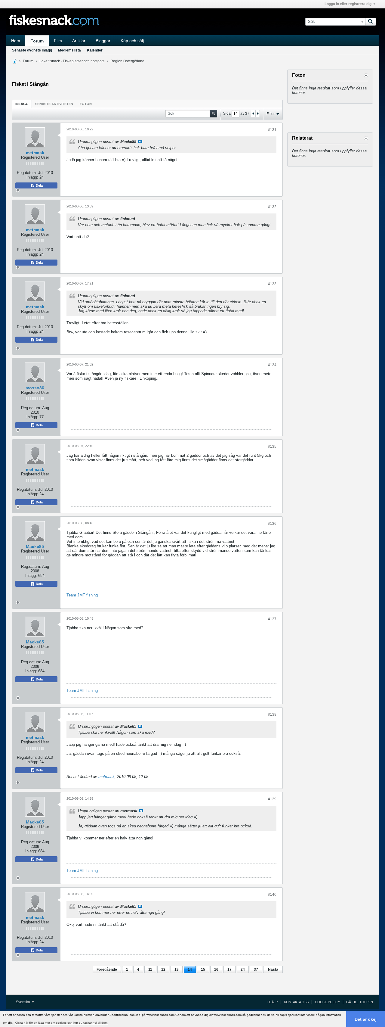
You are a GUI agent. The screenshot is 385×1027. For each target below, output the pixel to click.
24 (243, 969)
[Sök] (370, 22)
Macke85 (35, 546)
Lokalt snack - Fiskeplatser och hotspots (71, 61)
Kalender (95, 50)
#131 (272, 130)
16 (216, 969)
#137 (272, 619)
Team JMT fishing (82, 595)
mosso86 (35, 387)
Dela (39, 185)
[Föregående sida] (253, 113)
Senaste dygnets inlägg (32, 50)
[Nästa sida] (257, 113)
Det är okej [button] (366, 1019)
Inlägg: (32, 177)
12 (163, 969)
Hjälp (272, 1002)
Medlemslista (69, 50)
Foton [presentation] (86, 104)
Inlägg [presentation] (22, 104)
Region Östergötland (127, 61)
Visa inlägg (140, 141)
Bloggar (103, 40)
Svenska (23, 1002)
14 (190, 969)
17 (229, 969)
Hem (15, 40)
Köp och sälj (132, 40)
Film (58, 40)
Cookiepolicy (327, 1002)
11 (150, 969)
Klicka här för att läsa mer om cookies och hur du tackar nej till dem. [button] (61, 1022)
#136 (272, 523)
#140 (272, 894)
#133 (272, 284)
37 (256, 969)
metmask (35, 152)
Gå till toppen (359, 1002)
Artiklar (78, 40)
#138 (272, 714)
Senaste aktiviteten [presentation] (54, 104)
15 (203, 969)
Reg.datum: (27, 172)
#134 (272, 365)
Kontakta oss (296, 1002)
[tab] (22, 104)
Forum (37, 41)
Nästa (273, 969)
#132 (272, 207)
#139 (272, 799)
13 (176, 969)
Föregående (107, 969)
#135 (272, 446)
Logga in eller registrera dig (348, 4)
